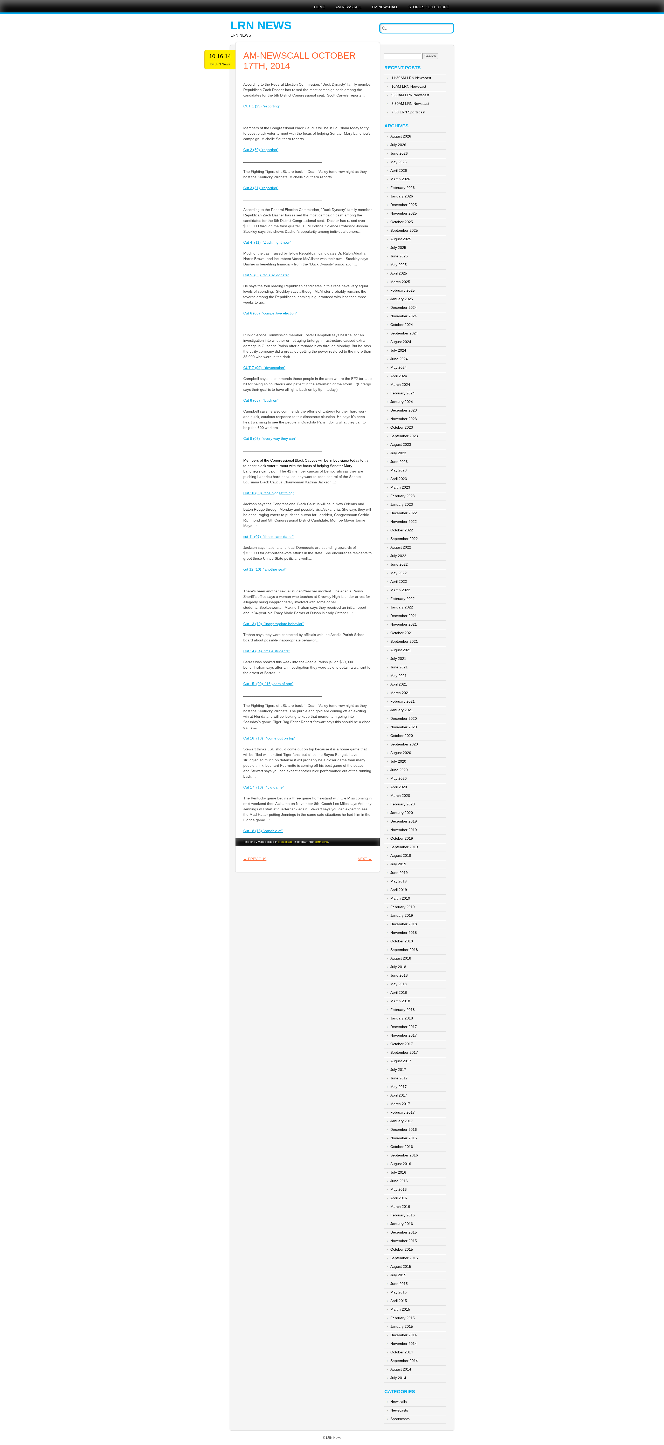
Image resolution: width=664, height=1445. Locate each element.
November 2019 (403, 830)
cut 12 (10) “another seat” (265, 569)
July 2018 (398, 967)
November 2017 (403, 1035)
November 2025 (403, 213)
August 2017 (400, 1061)
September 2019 (404, 847)
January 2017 (401, 1121)
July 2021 (398, 658)
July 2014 (398, 1378)
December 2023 (403, 410)
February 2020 (402, 804)
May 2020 (398, 778)
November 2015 (403, 1241)
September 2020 (404, 744)
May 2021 (398, 676)
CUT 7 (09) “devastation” (264, 368)
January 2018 (401, 1018)
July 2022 (398, 556)
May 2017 (398, 1087)
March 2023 (400, 487)
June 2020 (399, 770)
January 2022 (401, 607)
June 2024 (399, 359)
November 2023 (403, 419)
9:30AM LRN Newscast (410, 95)
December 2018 (403, 924)
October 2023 (401, 427)
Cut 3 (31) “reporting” (260, 188)
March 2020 (400, 795)
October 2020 (401, 736)
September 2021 (404, 641)
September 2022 (404, 539)
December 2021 (403, 616)
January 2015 (401, 1326)
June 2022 (399, 564)
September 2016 (404, 1155)
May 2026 (398, 162)
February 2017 (402, 1112)
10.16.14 (220, 56)
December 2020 (403, 718)
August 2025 (400, 239)
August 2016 (400, 1164)
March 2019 (400, 898)
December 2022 (403, 513)
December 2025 (403, 205)
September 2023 (404, 436)
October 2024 (401, 325)
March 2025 (400, 282)
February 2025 (402, 290)
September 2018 (404, 950)
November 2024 (403, 316)
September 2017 (404, 1052)
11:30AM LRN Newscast (411, 78)
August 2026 (400, 136)
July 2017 (398, 1069)
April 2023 (398, 479)
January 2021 (401, 710)
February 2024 (402, 393)
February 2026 (402, 188)
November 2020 (403, 727)
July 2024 (398, 350)
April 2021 (398, 684)
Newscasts (399, 1410)
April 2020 (398, 787)
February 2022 (402, 599)
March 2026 (400, 179)
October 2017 (401, 1044)
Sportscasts (400, 1419)
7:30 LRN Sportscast (408, 112)
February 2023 (402, 496)
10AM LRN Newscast (408, 86)
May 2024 (398, 367)
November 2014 (403, 1343)
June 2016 (399, 1181)
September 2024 (404, 333)
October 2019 (401, 838)
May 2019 (398, 881)
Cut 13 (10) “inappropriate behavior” (273, 624)
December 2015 (403, 1232)
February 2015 (402, 1318)
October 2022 (401, 530)
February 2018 (402, 1010)
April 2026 (398, 170)
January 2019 (401, 915)
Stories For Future (429, 7)
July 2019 (398, 864)
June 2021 (399, 667)
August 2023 (400, 444)
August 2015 (400, 1266)
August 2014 (400, 1369)
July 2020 (398, 761)
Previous (254, 859)
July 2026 (398, 145)
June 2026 (399, 153)
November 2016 (403, 1138)
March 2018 (400, 1001)
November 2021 (403, 624)
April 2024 (398, 376)
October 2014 (401, 1352)
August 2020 (400, 753)
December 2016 (403, 1129)
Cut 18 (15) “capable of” (263, 831)
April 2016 (398, 1198)
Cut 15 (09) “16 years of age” (268, 684)
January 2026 (401, 196)
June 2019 (399, 873)
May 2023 (398, 470)
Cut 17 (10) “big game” (263, 787)
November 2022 (403, 521)
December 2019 (403, 821)
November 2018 (403, 932)
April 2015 (398, 1301)
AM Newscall (348, 7)
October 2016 (401, 1147)
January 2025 (401, 299)
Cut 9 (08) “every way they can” (270, 438)
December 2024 (403, 307)
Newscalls (285, 841)
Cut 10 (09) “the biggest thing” (268, 493)
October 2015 (401, 1249)
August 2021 (400, 650)
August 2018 (400, 958)
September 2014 (404, 1361)
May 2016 (398, 1189)
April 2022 (398, 581)
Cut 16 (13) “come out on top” (269, 738)
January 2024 (401, 402)
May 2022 (398, 573)
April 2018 (398, 992)
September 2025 (404, 230)
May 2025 (398, 265)
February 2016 (402, 1215)
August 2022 (400, 547)
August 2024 (400, 342)
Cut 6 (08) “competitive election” (270, 313)
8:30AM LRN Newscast (410, 103)
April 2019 (398, 890)
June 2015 (399, 1284)
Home (319, 7)
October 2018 (401, 941)
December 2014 (403, 1335)
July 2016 (398, 1172)
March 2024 (400, 384)
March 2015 (400, 1309)
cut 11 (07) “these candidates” (268, 537)
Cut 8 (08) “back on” (261, 400)
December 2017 (403, 1027)
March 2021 (400, 693)
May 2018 (398, 984)
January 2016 (401, 1224)
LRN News (261, 25)
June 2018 (399, 975)
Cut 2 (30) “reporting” (260, 150)
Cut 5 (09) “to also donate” (266, 275)
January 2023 (401, 504)
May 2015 (398, 1292)
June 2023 (399, 462)
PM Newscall (385, 7)
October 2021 (401, 633)
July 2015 (398, 1275)
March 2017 (400, 1104)
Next (365, 859)
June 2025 (399, 256)
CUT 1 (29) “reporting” (261, 106)
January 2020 (401, 813)
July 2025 (398, 247)
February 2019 (402, 907)
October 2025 (401, 222)
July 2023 (398, 453)
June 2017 (399, 1078)
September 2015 (404, 1258)
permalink (321, 841)
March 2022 (400, 590)
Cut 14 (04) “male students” (266, 651)
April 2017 (398, 1095)
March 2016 (400, 1206)
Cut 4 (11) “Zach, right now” (267, 242)
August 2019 (400, 855)
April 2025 (398, 273)
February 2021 (402, 701)
